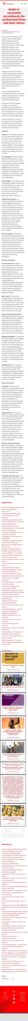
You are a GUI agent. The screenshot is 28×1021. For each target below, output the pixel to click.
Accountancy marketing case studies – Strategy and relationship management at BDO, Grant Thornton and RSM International (14, 913)
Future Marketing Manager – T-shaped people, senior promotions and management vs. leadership (12, 611)
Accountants (4, 31)
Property (18, 31)
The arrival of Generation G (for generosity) (13, 955)
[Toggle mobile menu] (25, 3)
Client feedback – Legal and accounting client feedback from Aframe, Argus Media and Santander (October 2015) (13, 592)
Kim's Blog (9, 31)
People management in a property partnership (14, 953)
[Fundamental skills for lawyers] (13, 695)
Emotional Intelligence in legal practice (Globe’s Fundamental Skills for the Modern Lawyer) (13, 708)
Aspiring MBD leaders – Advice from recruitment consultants (13, 796)
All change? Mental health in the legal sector (13, 666)
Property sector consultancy (9, 601)
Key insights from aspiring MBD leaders (13, 687)
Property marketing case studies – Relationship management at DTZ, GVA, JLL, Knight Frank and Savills (12, 570)
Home (5, 992)
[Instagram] (14, 995)
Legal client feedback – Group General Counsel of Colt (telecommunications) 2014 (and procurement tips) (12, 555)
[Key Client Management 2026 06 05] (13, 742)
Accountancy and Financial (9, 603)
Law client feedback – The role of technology (13, 855)
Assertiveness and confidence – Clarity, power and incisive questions (13, 768)
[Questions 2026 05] (13, 764)
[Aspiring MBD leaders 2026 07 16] (13, 675)
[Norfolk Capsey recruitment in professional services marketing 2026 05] (13, 777)
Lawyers (14, 31)
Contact (6, 999)
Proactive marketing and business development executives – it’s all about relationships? (13, 819)
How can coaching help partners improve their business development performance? (13, 509)
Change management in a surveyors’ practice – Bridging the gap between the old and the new (12, 642)
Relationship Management (7, 33)
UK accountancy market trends (10, 526)
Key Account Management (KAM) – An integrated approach (13, 755)
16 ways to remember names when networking (14, 951)
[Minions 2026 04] (13, 806)
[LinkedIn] (14, 1002)
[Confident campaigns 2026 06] (13, 718)
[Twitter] (14, 991)
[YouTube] (14, 998)
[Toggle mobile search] (22, 3)
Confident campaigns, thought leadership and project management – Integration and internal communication (13, 732)
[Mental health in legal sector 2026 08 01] (13, 653)
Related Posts (6, 651)
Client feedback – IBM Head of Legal (11, 513)
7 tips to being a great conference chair (12, 520)
